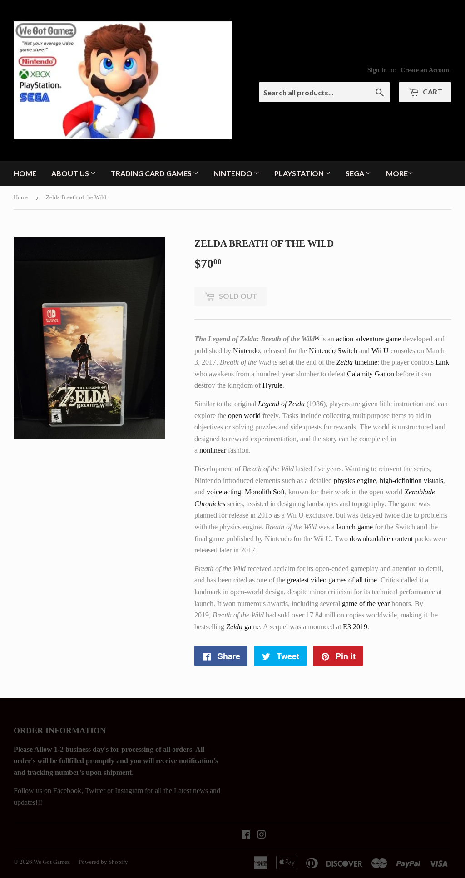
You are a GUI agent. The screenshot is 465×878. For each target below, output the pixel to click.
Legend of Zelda (281, 404)
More (397, 173)
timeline (356, 362)
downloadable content (381, 539)
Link (442, 362)
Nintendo (233, 173)
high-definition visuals (411, 480)
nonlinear (212, 450)
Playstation (299, 173)
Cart (431, 91)
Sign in (377, 70)
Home (25, 173)
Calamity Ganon (370, 374)
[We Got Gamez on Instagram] (261, 835)
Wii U (380, 351)
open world (244, 415)
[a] (317, 337)
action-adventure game (368, 339)
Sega (356, 173)
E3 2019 (355, 627)
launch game (354, 527)
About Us (70, 173)
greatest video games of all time (332, 580)
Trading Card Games (152, 173)
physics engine (355, 480)
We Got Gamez (52, 861)
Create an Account (426, 70)
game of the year (366, 603)
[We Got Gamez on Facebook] (246, 835)
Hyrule (272, 385)
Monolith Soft (265, 492)
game (243, 627)
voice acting (224, 492)
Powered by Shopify (103, 861)
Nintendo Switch (333, 351)
